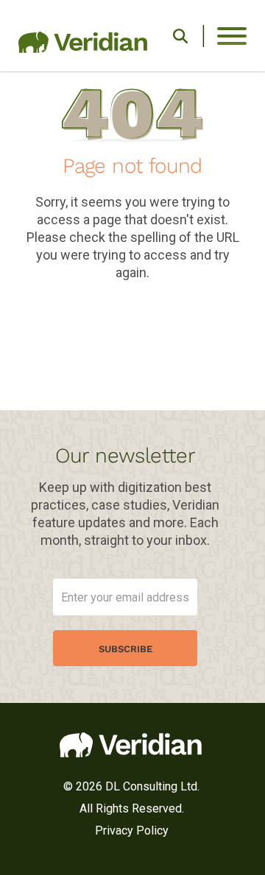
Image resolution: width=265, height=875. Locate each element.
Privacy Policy (132, 831)
